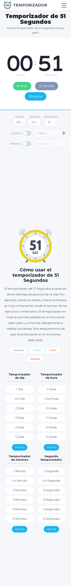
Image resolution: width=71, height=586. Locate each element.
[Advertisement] (35, 187)
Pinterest (35, 358)
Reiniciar (48, 86)
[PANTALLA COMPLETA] (65, 41)
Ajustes (37, 96)
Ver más (19, 447)
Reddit (53, 350)
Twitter (37, 350)
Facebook (18, 350)
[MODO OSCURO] (59, 41)
